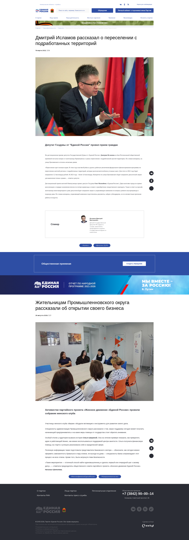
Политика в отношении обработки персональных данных (55, 531)
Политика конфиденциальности (46, 529)
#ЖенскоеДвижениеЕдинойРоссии (83, 476)
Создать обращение (134, 264)
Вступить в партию (147, 18)
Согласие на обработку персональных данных (51, 533)
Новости (61, 28)
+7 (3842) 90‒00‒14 (138, 494)
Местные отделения (93, 18)
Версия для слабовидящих (144, 4)
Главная (38, 28)
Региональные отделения (104, 491)
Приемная (112, 18)
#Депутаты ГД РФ (102, 245)
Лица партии (54, 18)
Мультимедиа (128, 18)
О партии (38, 18)
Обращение (102, 10)
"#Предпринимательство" (109, 476)
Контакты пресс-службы (75, 495)
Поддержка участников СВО (94, 23)
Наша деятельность (72, 18)
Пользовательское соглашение (46, 527)
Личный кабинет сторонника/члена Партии (134, 10)
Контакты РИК (43, 495)
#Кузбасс (86, 245)
